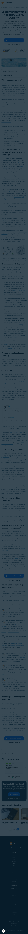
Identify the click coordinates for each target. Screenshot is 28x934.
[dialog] (14, 467)
